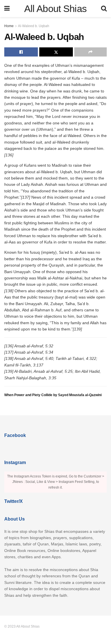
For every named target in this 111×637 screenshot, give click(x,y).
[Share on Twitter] (56, 52)
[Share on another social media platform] (90, 52)
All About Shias (55, 8)
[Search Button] (104, 8)
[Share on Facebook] (21, 52)
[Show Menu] (7, 8)
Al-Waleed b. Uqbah (33, 26)
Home (9, 26)
